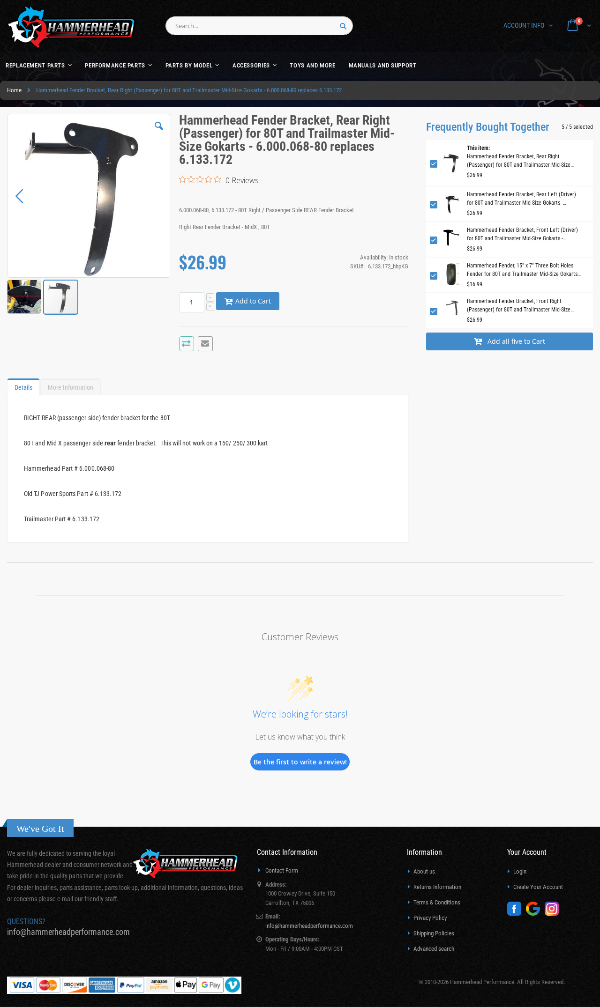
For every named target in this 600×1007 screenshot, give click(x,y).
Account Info (523, 25)
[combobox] (259, 25)
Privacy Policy (430, 917)
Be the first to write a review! (300, 761)
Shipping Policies (433, 933)
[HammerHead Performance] (71, 27)
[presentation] (23, 385)
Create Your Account (538, 886)
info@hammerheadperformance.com (68, 932)
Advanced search (433, 948)
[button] (159, 133)
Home (14, 90)
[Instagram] (554, 913)
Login (519, 871)
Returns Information (437, 886)
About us (424, 871)
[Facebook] (516, 913)
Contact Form (281, 870)
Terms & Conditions (436, 902)
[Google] (535, 913)
